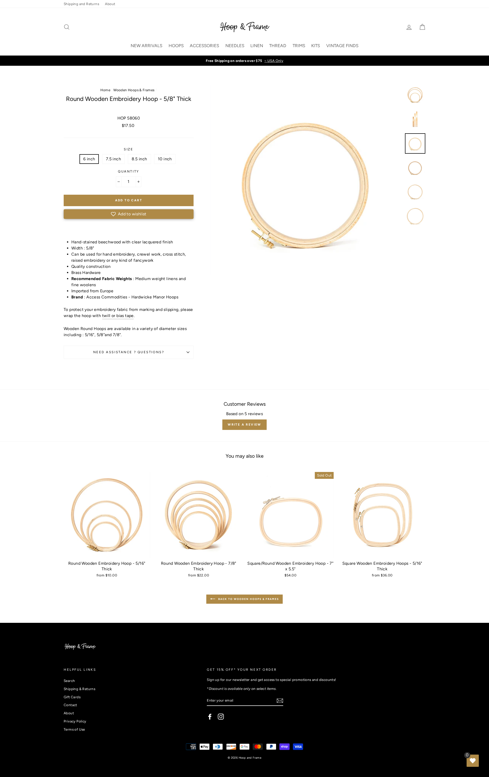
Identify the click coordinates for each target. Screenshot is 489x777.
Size (128, 149)
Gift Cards (72, 697)
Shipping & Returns (79, 689)
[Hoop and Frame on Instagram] (221, 717)
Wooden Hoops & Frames (133, 90)
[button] (129, 214)
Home (105, 90)
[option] (244, 60)
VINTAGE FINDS (342, 45)
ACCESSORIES (204, 45)
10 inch (165, 158)
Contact (70, 705)
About (110, 4)
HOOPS (176, 45)
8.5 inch (139, 158)
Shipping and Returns (81, 4)
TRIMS (299, 45)
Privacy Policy (75, 721)
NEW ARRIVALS (146, 45)
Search (69, 681)
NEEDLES (234, 45)
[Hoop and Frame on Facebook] (210, 717)
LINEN (256, 45)
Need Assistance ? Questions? (128, 352)
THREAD (277, 45)
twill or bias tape (118, 315)
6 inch (89, 158)
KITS (315, 45)
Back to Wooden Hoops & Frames (248, 598)
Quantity (128, 171)
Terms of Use (74, 729)
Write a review (244, 424)
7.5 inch (113, 158)
